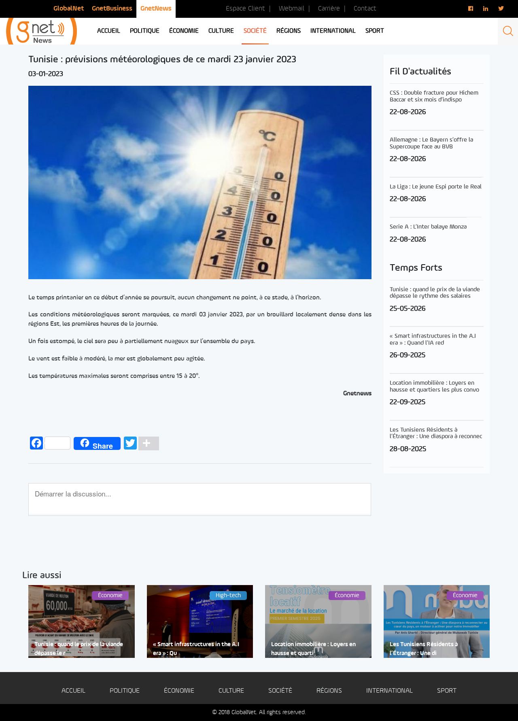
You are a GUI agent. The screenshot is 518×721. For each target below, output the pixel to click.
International (333, 31)
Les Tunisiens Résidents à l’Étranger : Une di (424, 649)
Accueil (108, 31)
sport (374, 31)
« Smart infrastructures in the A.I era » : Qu (196, 649)
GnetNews (156, 8)
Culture (221, 31)
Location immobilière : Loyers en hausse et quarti (313, 649)
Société (255, 31)
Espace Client (245, 8)
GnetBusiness (112, 8)
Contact (365, 8)
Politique (144, 31)
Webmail (291, 8)
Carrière (329, 8)
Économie (184, 31)
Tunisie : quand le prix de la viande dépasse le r (78, 649)
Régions (288, 31)
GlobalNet (68, 8)
